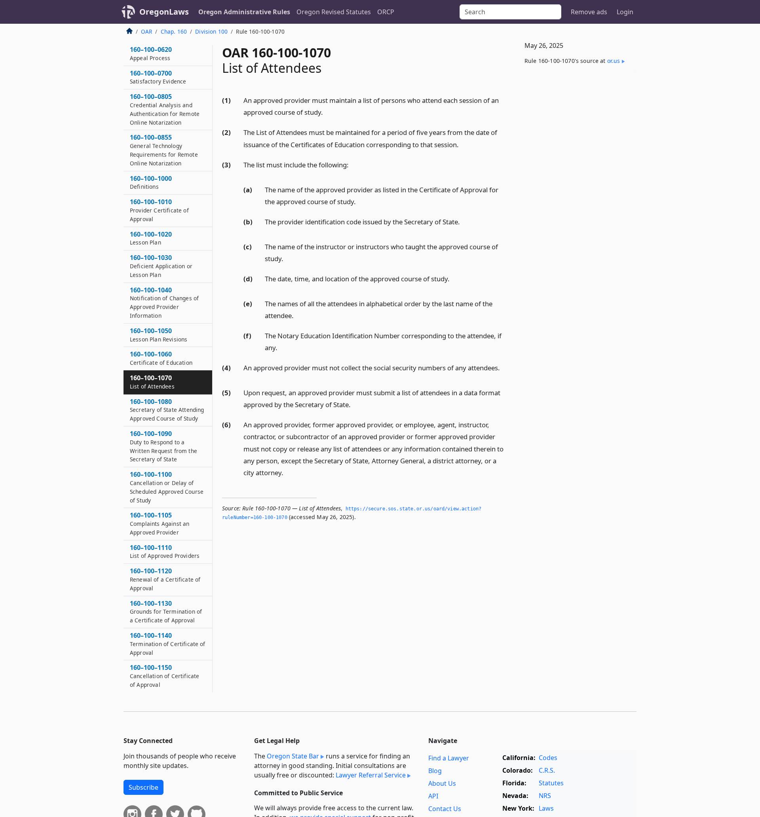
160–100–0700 (158, 77)
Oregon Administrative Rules (244, 12)
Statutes (551, 783)
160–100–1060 (161, 358)
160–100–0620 (151, 53)
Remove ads (589, 12)
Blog (435, 770)
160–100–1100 (166, 487)
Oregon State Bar (293, 756)
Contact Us (444, 808)
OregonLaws (164, 11)
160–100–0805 (165, 109)
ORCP (385, 12)
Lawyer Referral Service (371, 775)
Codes (548, 757)
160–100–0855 (164, 150)
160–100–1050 (158, 335)
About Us (442, 783)
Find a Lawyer (448, 758)
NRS (545, 795)
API (433, 796)
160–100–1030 (161, 266)
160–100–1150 (164, 676)
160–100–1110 (165, 551)
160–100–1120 (165, 579)
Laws (546, 808)
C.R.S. (547, 770)
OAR (146, 31)
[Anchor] (327, 111)
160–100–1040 (164, 302)
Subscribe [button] (143, 787)
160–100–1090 (163, 446)
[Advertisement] (577, 202)
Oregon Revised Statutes (333, 12)
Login (625, 12)
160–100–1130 (166, 611)
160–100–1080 (167, 410)
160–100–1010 (159, 210)
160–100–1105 (159, 523)
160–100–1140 (167, 644)
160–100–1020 (151, 238)
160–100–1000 (151, 182)
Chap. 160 (174, 31)
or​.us (613, 60)
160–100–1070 (152, 382)
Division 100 (211, 31)
